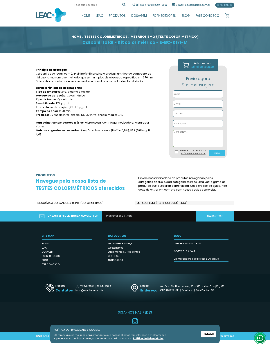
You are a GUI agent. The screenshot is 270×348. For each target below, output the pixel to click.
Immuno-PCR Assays (120, 243)
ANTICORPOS (115, 260)
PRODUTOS (117, 15)
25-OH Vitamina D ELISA (187, 243)
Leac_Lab (51, 15)
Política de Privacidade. (148, 338)
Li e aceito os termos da (193, 152)
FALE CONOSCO (207, 15)
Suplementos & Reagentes (124, 251)
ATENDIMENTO (226, 5)
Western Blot (115, 247)
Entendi (209, 334)
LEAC (99, 15)
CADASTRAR (215, 216)
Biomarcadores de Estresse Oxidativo (196, 258)
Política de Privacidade (193, 153)
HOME (86, 15)
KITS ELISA (113, 256)
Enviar (217, 153)
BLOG (185, 15)
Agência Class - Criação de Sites (42, 336)
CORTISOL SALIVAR (184, 251)
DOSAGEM (139, 15)
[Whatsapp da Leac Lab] (260, 338)
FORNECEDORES (164, 15)
